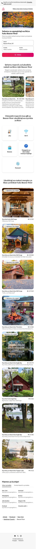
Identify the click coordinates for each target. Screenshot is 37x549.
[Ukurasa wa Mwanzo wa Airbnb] (3, 9)
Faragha (14, 540)
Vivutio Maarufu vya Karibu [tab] (21, 485)
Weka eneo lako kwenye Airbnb (23, 9)
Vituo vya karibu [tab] (6, 485)
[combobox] (17, 44)
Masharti (20, 540)
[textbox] (9, 50)
